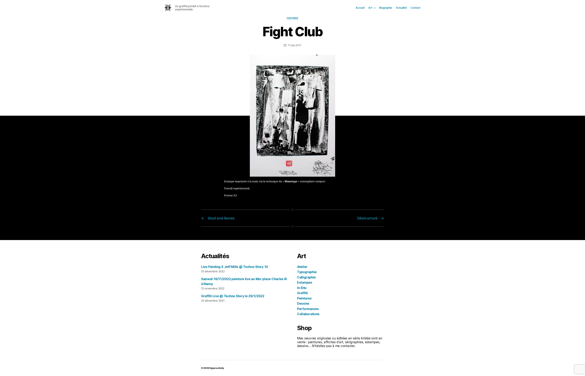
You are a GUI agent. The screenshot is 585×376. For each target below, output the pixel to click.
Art (370, 7)
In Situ (302, 288)
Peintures (304, 298)
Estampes (304, 282)
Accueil (360, 7)
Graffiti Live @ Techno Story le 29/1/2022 (232, 296)
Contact (415, 7)
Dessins (303, 303)
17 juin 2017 (294, 45)
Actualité (401, 7)
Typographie (307, 272)
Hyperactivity (216, 368)
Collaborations (308, 314)
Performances (308, 309)
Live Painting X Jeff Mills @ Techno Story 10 (234, 267)
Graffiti (302, 293)
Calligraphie (306, 277)
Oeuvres (292, 18)
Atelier (302, 267)
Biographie (385, 7)
